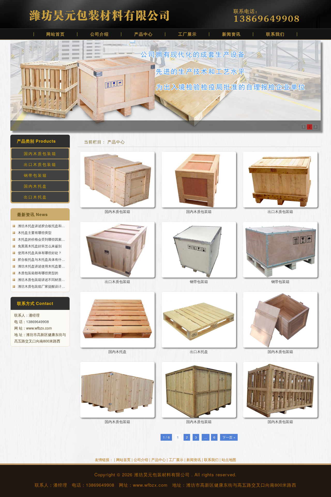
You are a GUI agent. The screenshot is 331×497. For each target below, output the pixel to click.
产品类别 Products (36, 141)
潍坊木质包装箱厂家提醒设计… (41, 286)
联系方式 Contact (35, 303)
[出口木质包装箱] (280, 180)
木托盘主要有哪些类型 (34, 232)
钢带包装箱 (35, 175)
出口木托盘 (35, 197)
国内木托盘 (35, 186)
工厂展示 (187, 34)
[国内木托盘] (117, 320)
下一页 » (228, 437)
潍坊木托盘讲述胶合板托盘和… (41, 225)
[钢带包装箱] (199, 250)
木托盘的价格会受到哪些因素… (41, 239)
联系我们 (275, 34)
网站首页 (55, 34)
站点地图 (229, 459)
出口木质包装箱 (40, 164)
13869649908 (37, 321)
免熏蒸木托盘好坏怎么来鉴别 (39, 245)
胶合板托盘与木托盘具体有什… (41, 259)
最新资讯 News (32, 214)
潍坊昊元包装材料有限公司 (162, 474)
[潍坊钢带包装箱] (165, 85)
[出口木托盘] (199, 320)
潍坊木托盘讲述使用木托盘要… (41, 266)
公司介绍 (99, 34)
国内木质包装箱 (40, 153)
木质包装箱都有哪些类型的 (37, 272)
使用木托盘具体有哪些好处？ (39, 252)
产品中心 (143, 34)
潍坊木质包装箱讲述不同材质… (41, 279)
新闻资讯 (231, 34)
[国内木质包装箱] (117, 180)
